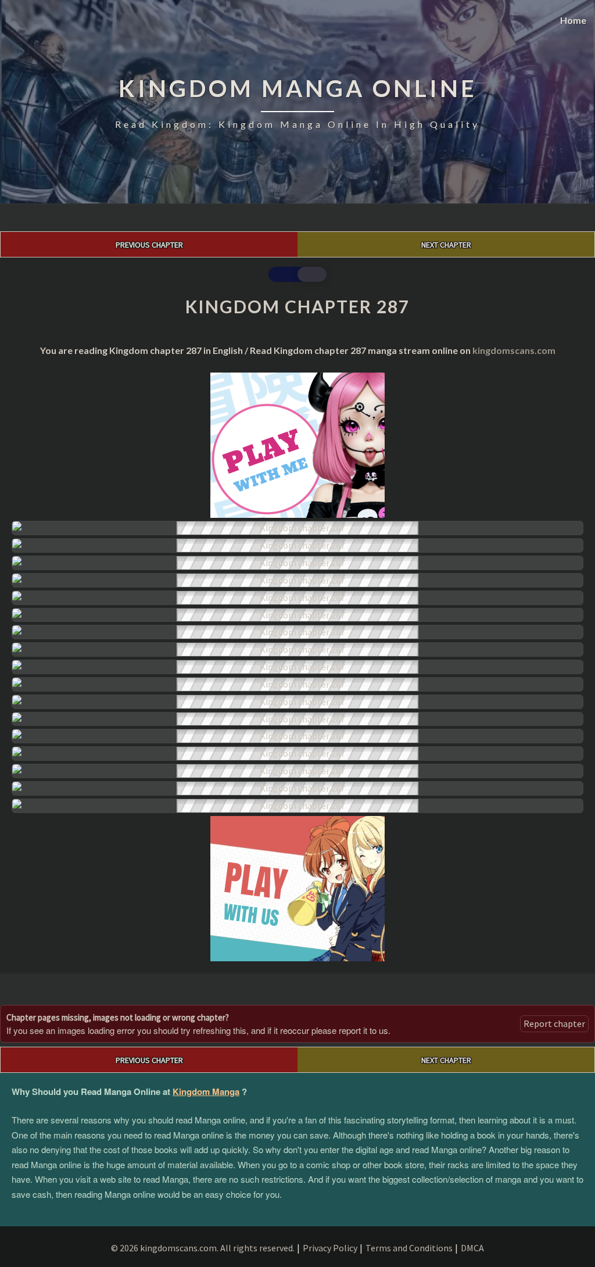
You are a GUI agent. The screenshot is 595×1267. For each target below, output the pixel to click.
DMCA (472, 1248)
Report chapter (554, 1023)
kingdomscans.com (513, 350)
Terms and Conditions (409, 1248)
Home (573, 20)
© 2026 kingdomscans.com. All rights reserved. (203, 1248)
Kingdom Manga (206, 1091)
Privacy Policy (330, 1248)
